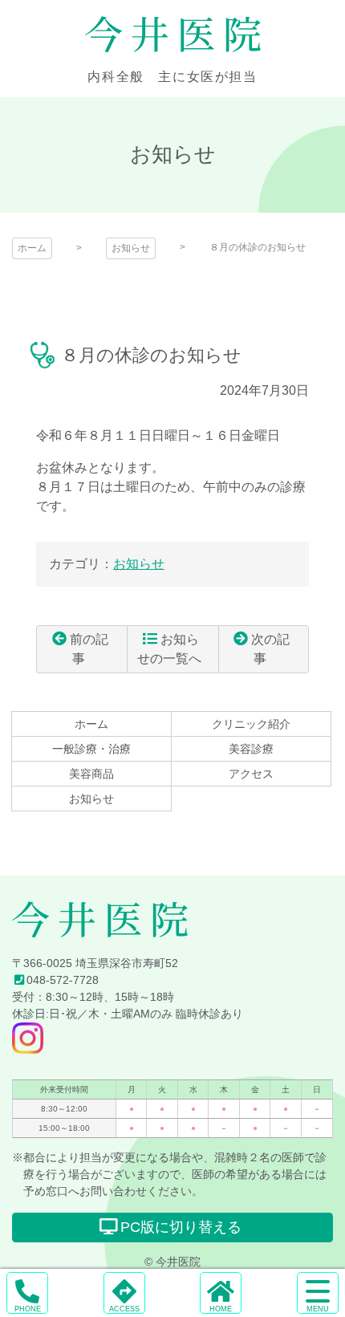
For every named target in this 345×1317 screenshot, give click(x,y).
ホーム (32, 248)
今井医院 (173, 34)
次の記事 (270, 648)
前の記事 (89, 648)
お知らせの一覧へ (169, 648)
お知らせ (131, 248)
